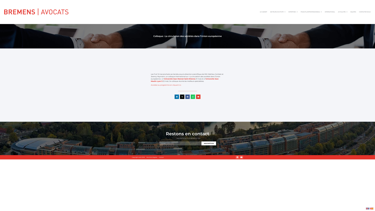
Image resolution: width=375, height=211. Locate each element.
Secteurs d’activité (277, 12)
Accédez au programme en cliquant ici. (166, 85)
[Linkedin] (237, 157)
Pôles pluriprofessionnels (310, 12)
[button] (177, 97)
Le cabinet (263, 12)
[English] (367, 208)
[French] (369, 208)
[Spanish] (372, 208)
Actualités (342, 12)
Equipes (353, 12)
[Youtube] (241, 157)
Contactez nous (365, 12)
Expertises (292, 12)
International (330, 12)
